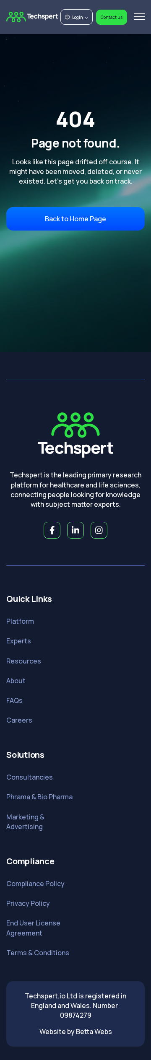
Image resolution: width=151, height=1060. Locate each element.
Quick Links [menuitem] (29, 598)
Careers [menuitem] (19, 720)
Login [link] (77, 17)
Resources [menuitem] (23, 661)
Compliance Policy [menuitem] (35, 883)
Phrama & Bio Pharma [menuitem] (39, 796)
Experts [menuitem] (18, 640)
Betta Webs (94, 1031)
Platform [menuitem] (20, 621)
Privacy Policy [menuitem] (28, 903)
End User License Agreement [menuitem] (33, 927)
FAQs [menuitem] (14, 700)
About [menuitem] (16, 680)
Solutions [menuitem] (25, 754)
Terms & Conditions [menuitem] (37, 952)
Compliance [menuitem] (30, 861)
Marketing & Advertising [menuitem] (25, 821)
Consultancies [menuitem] (29, 777)
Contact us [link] (111, 17)
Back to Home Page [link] (75, 218)
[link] (32, 16)
